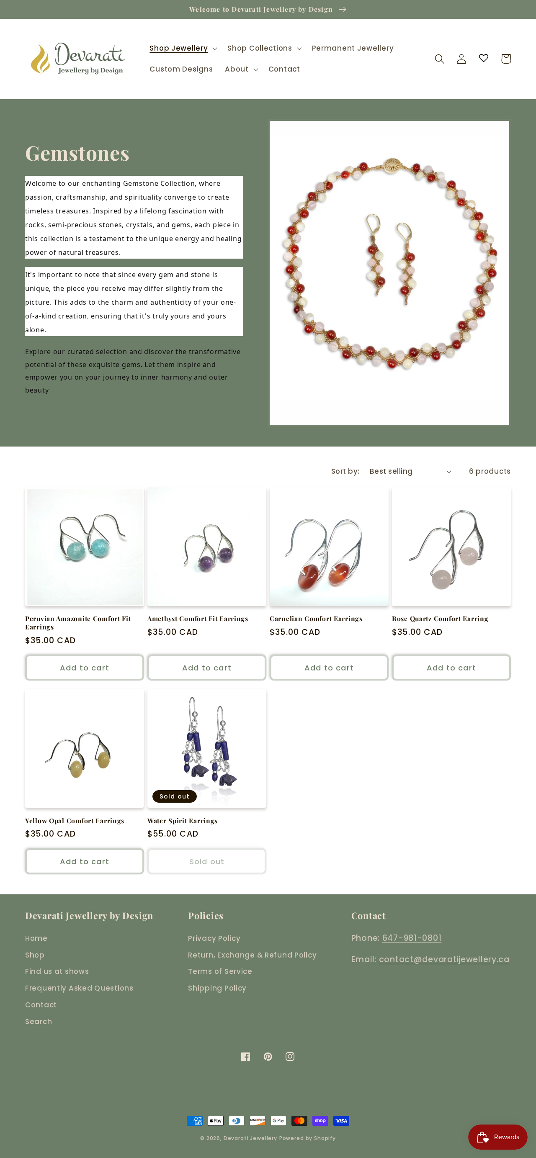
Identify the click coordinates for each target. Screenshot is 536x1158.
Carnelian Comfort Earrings (316, 618)
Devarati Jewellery (250, 1138)
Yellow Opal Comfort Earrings (74, 821)
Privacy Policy (214, 938)
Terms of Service (220, 971)
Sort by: (345, 471)
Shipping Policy (217, 988)
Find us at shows (57, 971)
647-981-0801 (412, 938)
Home (36, 938)
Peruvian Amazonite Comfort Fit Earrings (78, 622)
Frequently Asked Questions (79, 988)
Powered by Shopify (307, 1138)
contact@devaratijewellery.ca (444, 959)
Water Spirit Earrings (182, 821)
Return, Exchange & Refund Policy (252, 955)
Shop (35, 955)
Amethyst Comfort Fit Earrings (197, 618)
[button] (183, 48)
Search (38, 1022)
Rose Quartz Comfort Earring (440, 618)
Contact (41, 1005)
